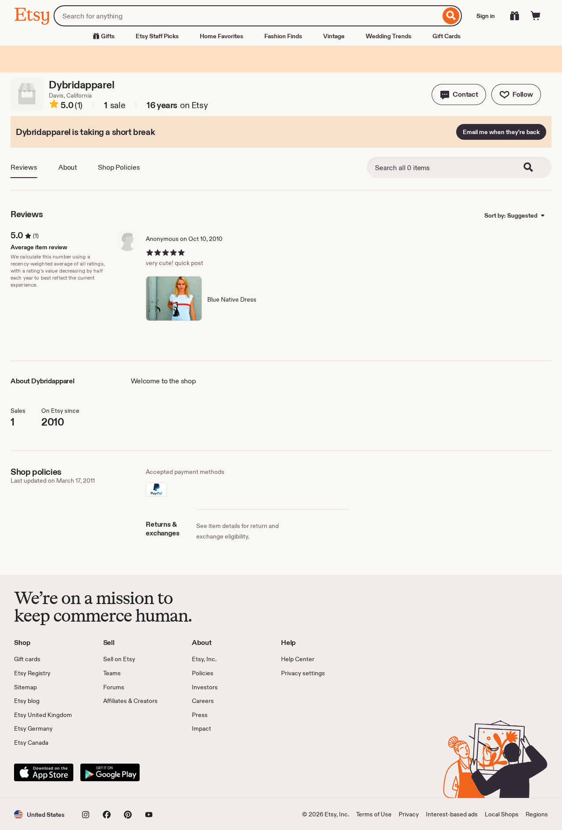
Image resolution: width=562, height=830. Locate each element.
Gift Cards (446, 36)
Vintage (334, 36)
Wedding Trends (388, 36)
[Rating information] (54, 105)
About (67, 167)
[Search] (451, 15)
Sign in (485, 15)
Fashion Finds (283, 36)
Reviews (24, 167)
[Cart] (535, 15)
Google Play (110, 772)
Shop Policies (119, 167)
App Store (43, 772)
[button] (459, 94)
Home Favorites (221, 36)
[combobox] (247, 15)
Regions (537, 814)
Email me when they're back (501, 131)
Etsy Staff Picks (157, 36)
